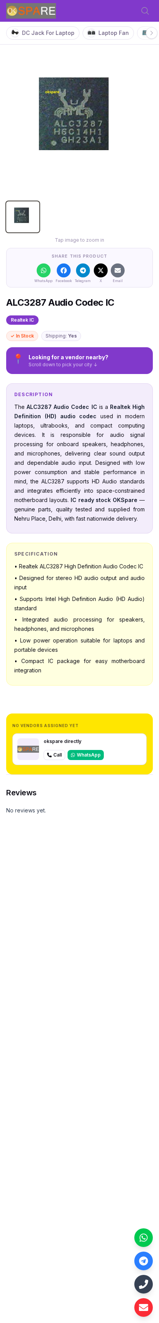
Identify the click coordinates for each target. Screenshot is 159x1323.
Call (57, 755)
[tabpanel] (79, 121)
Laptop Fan (113, 32)
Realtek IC (22, 320)
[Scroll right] (151, 33)
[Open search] (145, 11)
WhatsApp (89, 755)
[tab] (22, 216)
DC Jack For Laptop (48, 32)
